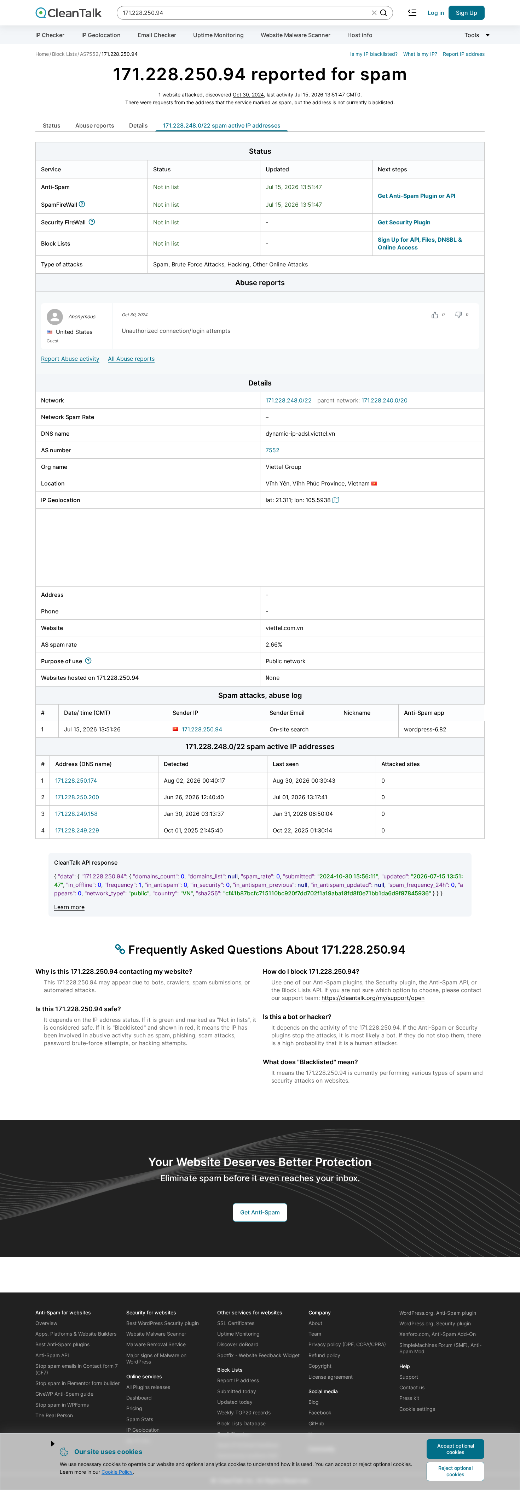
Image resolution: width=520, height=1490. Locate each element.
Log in (436, 12)
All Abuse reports (131, 358)
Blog (313, 1402)
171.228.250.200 (77, 797)
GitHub (316, 1423)
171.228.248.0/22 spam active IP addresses (222, 125)
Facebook (319, 1412)
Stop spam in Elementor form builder (77, 1383)
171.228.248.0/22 (289, 400)
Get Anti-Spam (260, 1212)
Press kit (409, 1398)
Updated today (235, 1402)
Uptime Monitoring (218, 35)
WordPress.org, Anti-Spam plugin (437, 1313)
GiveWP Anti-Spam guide (64, 1394)
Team (314, 1334)
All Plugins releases (148, 1387)
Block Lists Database (241, 1423)
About (315, 1323)
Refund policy (324, 1355)
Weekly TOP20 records (244, 1412)
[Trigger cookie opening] (47, 1443)
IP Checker (49, 35)
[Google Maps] (337, 499)
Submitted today (236, 1391)
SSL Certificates (235, 1323)
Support (408, 1377)
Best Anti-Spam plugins (62, 1344)
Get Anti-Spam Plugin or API (416, 195)
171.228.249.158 (76, 813)
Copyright (319, 1366)
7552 (272, 450)
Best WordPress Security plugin (162, 1323)
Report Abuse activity (70, 358)
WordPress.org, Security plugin (435, 1323)
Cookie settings (417, 1409)
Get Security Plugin (404, 222)
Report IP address (464, 54)
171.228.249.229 (77, 830)
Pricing (134, 1408)
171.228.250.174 (76, 780)
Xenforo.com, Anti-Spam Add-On (437, 1334)
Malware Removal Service (156, 1344)
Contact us (411, 1387)
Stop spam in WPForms (62, 1405)
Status (51, 125)
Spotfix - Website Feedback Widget (258, 1355)
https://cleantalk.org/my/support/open (373, 997)
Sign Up (466, 12)
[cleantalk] (68, 12)
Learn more (69, 907)
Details (138, 125)
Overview (46, 1323)
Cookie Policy (117, 1472)
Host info (359, 35)
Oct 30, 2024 (248, 95)
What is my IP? (420, 54)
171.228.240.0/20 (385, 400)
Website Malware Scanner (295, 35)
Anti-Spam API (52, 1355)
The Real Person (54, 1415)
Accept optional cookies (455, 1449)
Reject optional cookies (455, 1471)
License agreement (330, 1377)
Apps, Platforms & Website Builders (75, 1334)
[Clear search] (374, 13)
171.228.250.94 (202, 729)
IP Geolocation (101, 35)
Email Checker (157, 35)
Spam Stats (139, 1419)
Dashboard (139, 1398)
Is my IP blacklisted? (374, 54)
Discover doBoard (238, 1344)
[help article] (83, 204)
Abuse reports (94, 125)
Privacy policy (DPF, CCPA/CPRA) (347, 1344)
